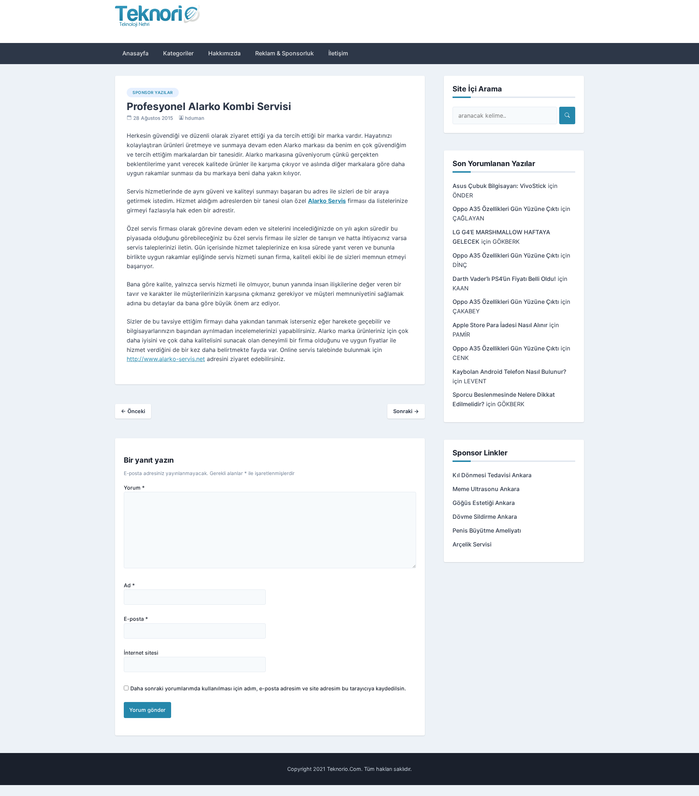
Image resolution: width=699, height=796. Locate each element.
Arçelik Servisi (472, 544)
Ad (129, 585)
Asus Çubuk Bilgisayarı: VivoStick (499, 185)
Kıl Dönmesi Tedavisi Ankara (492, 475)
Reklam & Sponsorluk (284, 53)
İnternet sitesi (141, 652)
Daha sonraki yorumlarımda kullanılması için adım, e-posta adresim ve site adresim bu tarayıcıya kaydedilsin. (268, 688)
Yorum (134, 487)
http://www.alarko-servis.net (166, 358)
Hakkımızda (224, 53)
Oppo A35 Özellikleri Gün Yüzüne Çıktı (506, 208)
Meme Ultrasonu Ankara (486, 489)
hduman (194, 118)
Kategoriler (178, 53)
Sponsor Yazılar (153, 92)
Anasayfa (135, 53)
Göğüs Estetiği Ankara (484, 502)
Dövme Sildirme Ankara (485, 516)
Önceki (133, 411)
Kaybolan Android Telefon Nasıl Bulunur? (509, 371)
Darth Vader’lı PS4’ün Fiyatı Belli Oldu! (504, 278)
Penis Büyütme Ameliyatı (487, 530)
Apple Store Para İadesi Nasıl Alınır (500, 325)
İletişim (338, 53)
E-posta (136, 618)
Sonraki (406, 411)
